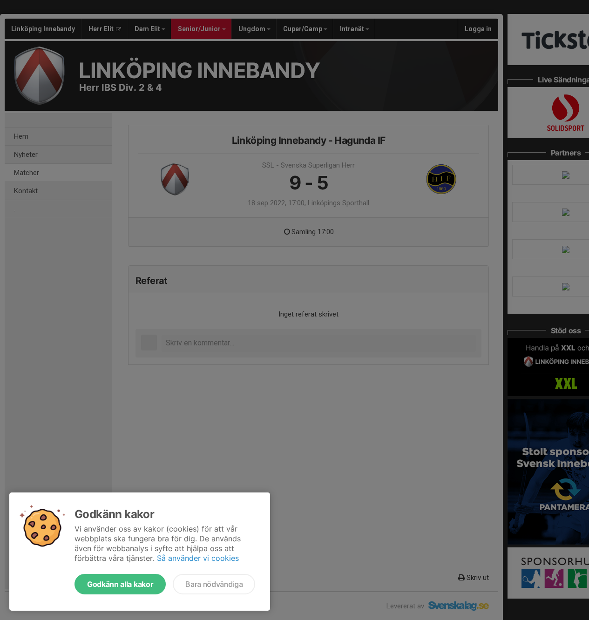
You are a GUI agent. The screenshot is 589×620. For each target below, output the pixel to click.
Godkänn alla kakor (120, 584)
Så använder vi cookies (198, 558)
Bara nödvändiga (214, 584)
